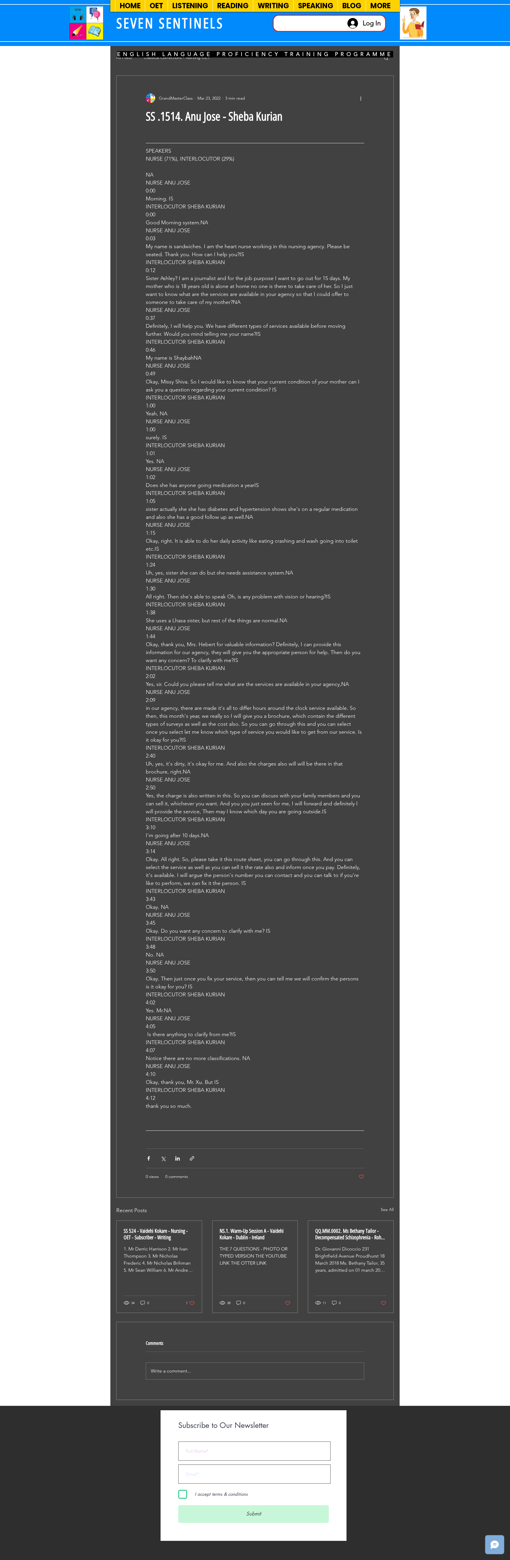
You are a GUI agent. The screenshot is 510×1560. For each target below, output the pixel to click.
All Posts (124, 57)
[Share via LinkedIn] (177, 1158)
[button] (386, 57)
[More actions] (360, 98)
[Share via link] (192, 1158)
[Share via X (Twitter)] (163, 1158)
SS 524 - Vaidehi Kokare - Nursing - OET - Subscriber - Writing (156, 1234)
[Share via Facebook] (148, 1158)
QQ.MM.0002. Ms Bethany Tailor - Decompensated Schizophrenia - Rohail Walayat (350, 1234)
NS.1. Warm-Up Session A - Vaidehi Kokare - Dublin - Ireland (252, 1234)
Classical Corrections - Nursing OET (177, 57)
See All (387, 1209)
